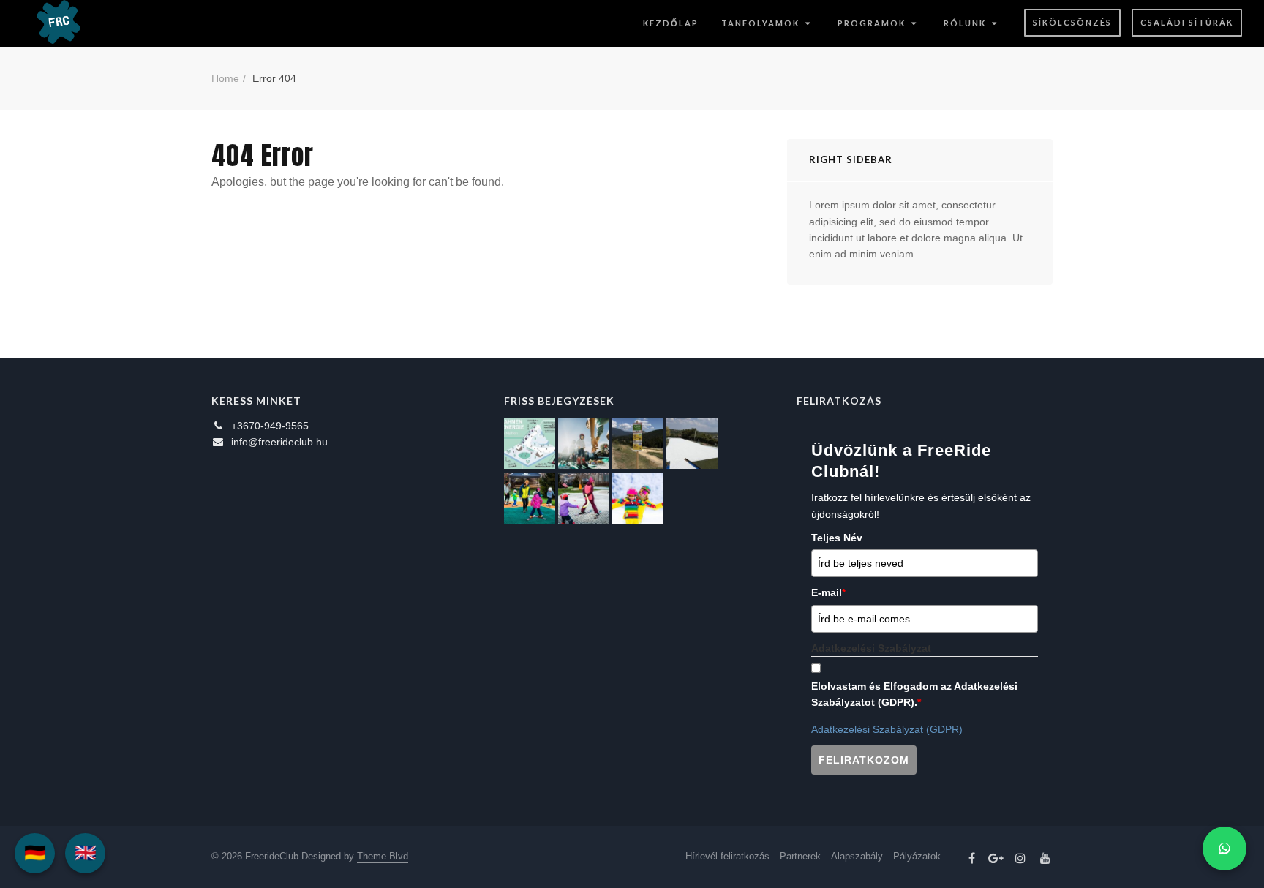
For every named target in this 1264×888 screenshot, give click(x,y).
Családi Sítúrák (1186, 22)
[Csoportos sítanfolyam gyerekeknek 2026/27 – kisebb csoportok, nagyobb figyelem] (583, 443)
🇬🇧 (86, 852)
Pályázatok (917, 856)
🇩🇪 (35, 852)
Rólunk (965, 23)
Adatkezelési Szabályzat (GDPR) (887, 729)
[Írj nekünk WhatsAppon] (1224, 848)
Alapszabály (857, 856)
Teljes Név (836, 537)
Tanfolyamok (760, 23)
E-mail (828, 592)
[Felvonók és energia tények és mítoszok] (529, 443)
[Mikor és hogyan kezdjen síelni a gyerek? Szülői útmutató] (583, 498)
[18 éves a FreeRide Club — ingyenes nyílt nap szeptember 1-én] (692, 443)
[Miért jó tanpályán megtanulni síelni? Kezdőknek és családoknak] (637, 498)
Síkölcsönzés (1072, 22)
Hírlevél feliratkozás (727, 856)
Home (225, 78)
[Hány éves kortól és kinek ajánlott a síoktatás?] (529, 498)
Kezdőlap (671, 23)
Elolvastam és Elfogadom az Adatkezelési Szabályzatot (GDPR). (914, 694)
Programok (872, 23)
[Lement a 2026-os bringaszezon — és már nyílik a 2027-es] (637, 443)
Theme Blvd (382, 856)
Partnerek (800, 856)
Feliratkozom (864, 760)
